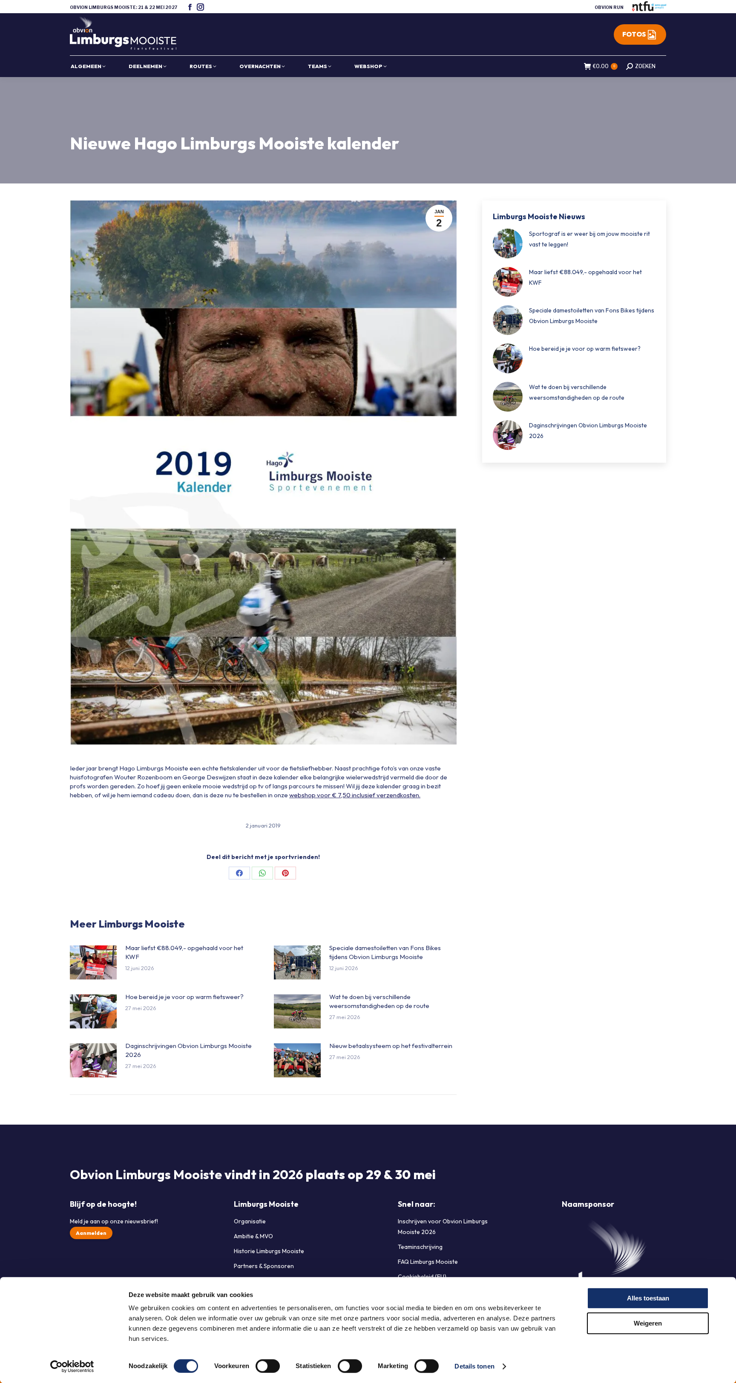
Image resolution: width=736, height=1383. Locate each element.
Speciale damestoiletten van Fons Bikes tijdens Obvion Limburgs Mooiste (385, 952)
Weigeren (648, 1323)
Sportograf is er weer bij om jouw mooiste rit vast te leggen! (589, 239)
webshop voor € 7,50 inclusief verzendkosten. (354, 795)
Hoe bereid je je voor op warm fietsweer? (184, 997)
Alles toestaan (648, 1298)
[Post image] (93, 962)
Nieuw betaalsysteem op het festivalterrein (390, 1046)
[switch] (268, 1366)
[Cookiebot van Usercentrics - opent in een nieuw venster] (72, 1366)
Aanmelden (91, 1233)
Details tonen (474, 1366)
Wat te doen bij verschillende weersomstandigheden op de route (379, 1001)
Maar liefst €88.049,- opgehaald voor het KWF (184, 952)
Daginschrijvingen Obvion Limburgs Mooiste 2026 (188, 1050)
